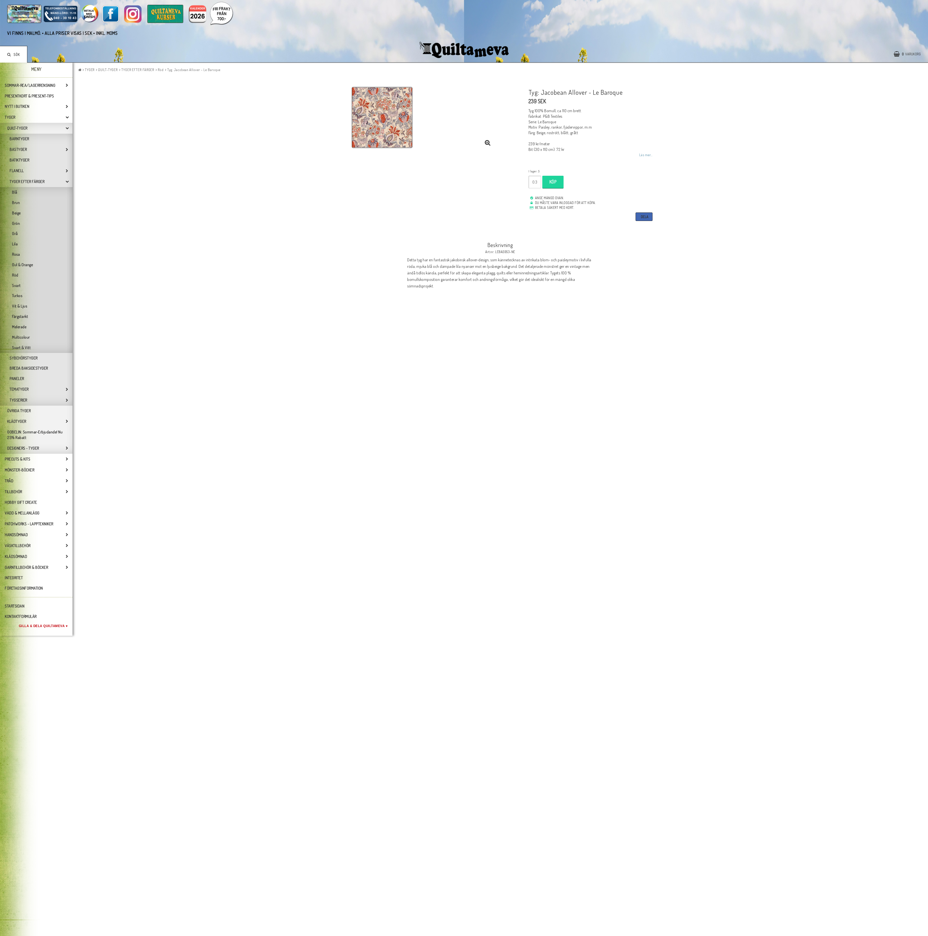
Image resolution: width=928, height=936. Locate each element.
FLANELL (17, 170)
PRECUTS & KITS (17, 459)
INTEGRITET (14, 577)
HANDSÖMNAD (16, 534)
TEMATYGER (19, 389)
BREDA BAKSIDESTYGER (29, 368)
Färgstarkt (20, 316)
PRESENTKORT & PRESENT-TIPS (29, 96)
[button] (909, 54)
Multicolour (21, 337)
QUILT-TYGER (17, 128)
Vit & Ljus (19, 306)
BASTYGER (18, 149)
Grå (15, 233)
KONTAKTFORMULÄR (21, 616)
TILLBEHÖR (13, 491)
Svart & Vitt (21, 347)
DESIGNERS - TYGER (23, 448)
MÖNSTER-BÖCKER (19, 470)
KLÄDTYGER (16, 421)
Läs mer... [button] (645, 155)
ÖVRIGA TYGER (19, 410)
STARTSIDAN (14, 606)
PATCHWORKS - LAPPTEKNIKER (29, 523)
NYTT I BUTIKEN (17, 106)
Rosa (16, 254)
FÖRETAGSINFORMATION (24, 588)
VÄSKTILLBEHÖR (18, 545)
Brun (16, 202)
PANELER (17, 378)
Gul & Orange (22, 264)
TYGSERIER (18, 400)
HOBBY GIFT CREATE (21, 502)
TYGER (10, 117)
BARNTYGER (19, 138)
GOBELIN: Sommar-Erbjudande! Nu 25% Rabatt (35, 435)
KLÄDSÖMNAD (16, 556)
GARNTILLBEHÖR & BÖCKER (26, 567)
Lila (15, 243)
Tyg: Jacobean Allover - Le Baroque (194, 70)
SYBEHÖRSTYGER (24, 358)
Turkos (17, 295)
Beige (16, 213)
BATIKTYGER (19, 160)
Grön (16, 223)
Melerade (19, 326)
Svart (16, 285)
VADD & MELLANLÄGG (22, 513)
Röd (15, 275)
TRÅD (9, 480)
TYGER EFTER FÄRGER (27, 181)
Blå (14, 192)
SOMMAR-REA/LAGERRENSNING (30, 85)
